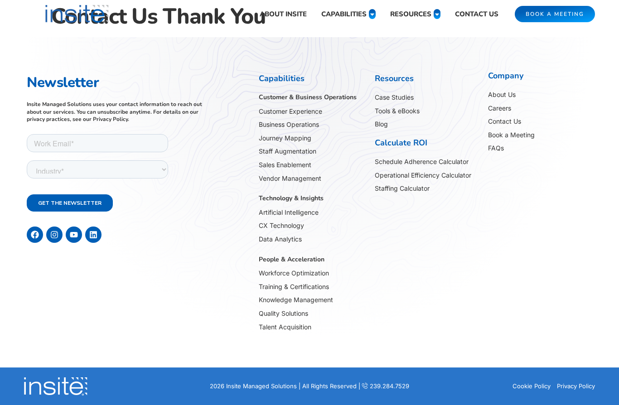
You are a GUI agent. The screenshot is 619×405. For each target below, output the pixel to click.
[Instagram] (54, 235)
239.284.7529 (389, 386)
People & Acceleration (291, 259)
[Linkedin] (93, 235)
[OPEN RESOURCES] (437, 14)
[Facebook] (35, 235)
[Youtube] (74, 235)
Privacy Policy (110, 119)
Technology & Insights (291, 198)
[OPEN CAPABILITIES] (372, 14)
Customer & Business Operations (308, 97)
